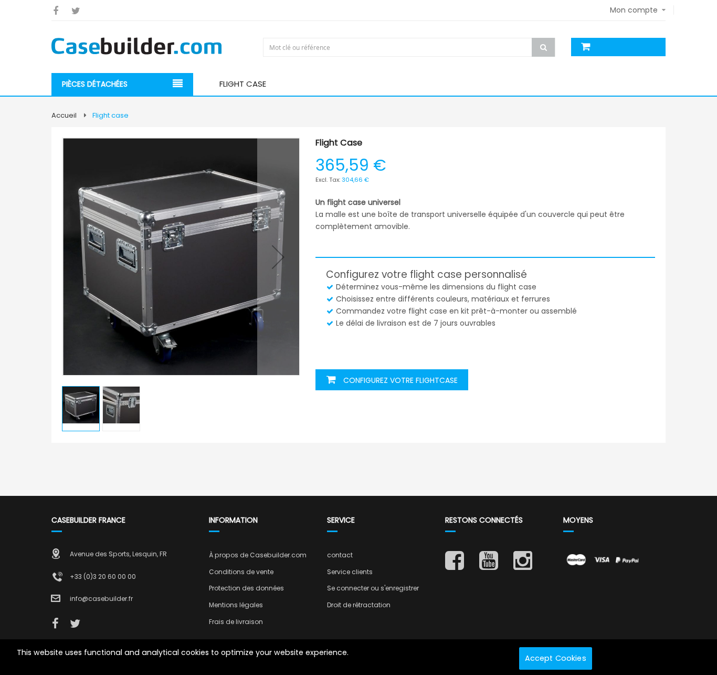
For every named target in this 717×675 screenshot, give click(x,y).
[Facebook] (55, 10)
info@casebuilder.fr (101, 598)
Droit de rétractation (359, 604)
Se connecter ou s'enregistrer (373, 588)
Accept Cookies (555, 658)
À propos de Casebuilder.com (258, 555)
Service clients (350, 571)
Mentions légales (236, 604)
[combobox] (410, 47)
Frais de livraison (236, 621)
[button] (278, 256)
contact (340, 555)
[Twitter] (75, 10)
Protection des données (246, 588)
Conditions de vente (241, 571)
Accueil (64, 115)
